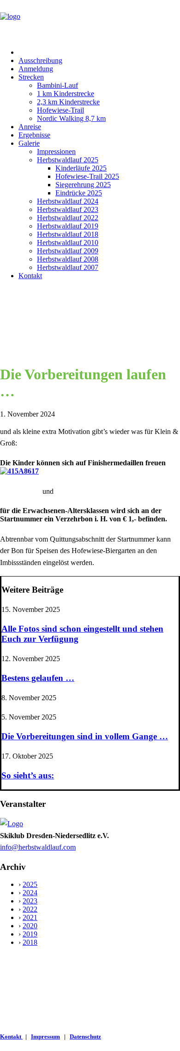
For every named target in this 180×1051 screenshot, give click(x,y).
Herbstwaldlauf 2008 (67, 259)
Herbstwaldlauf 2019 (67, 226)
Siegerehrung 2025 (83, 184)
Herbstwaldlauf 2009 (67, 251)
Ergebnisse (34, 135)
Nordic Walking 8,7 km (71, 118)
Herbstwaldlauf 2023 (67, 209)
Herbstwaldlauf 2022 (67, 218)
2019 (30, 934)
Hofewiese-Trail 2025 (87, 176)
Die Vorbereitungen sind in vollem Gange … (84, 736)
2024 (30, 893)
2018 (30, 942)
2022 (30, 909)
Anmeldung (35, 69)
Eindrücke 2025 (78, 193)
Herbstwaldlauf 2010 (67, 242)
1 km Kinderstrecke (65, 93)
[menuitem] (99, 52)
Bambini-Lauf (57, 85)
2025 (30, 884)
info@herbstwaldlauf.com (38, 847)
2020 (30, 926)
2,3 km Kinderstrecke (68, 102)
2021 (30, 917)
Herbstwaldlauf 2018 (67, 234)
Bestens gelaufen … (37, 678)
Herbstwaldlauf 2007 (67, 267)
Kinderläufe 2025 (81, 168)
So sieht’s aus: (27, 775)
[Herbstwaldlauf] (90, 20)
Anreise (29, 127)
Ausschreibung (40, 60)
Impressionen (56, 151)
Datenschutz (85, 1036)
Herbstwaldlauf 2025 (67, 160)
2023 (30, 901)
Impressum (45, 1036)
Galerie (29, 143)
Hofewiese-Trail (60, 110)
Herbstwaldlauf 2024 (67, 201)
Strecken (31, 77)
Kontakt (30, 276)
